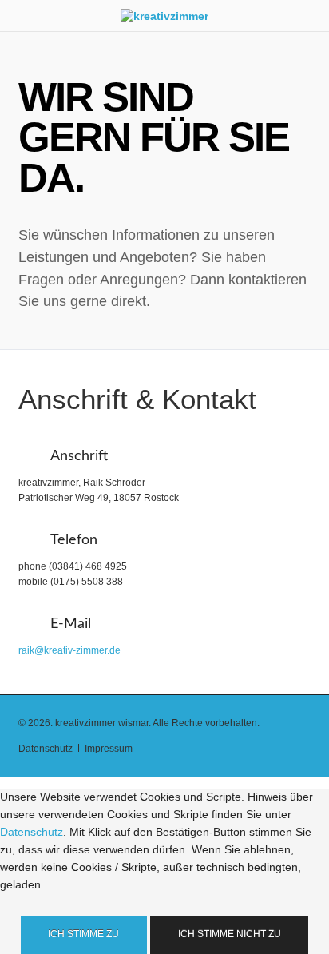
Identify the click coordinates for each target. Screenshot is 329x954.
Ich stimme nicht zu (229, 934)
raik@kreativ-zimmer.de (69, 650)
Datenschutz (31, 831)
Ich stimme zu (83, 934)
